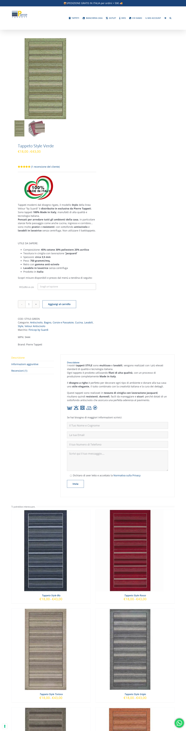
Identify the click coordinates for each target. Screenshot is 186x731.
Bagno (47, 322)
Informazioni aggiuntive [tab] (24, 364)
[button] (170, 18)
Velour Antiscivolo (35, 326)
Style (20, 326)
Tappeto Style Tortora (50, 694)
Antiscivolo (36, 322)
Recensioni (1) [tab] (19, 370)
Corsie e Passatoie (63, 322)
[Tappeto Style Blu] (45, 511)
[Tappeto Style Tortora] (45, 610)
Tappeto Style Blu (51, 595)
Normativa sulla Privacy (127, 475)
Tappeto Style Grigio (135, 694)
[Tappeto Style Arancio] (130, 709)
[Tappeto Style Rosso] (130, 511)
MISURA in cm (26, 287)
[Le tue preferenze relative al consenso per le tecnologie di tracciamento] (4, 726)
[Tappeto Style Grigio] (130, 610)
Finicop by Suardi (38, 329)
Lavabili (88, 322)
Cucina (79, 322)
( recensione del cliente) (45, 166)
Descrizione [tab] (18, 357)
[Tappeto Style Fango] (45, 709)
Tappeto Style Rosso (135, 595)
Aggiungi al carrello (59, 304)
